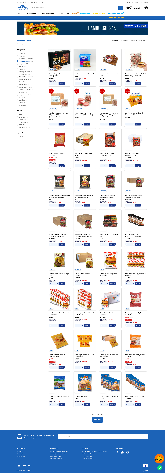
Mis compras (20, 454)
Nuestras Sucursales (55, 456)
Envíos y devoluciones (88, 454)
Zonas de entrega (133, 2)
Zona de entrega (33, 13)
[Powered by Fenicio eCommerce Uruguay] (145, 470)
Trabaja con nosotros (56, 458)
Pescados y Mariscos (115, 13)
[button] (19, 18)
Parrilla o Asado (48, 13)
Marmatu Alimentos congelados (59, 451)
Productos (20, 13)
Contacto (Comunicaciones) (58, 454)
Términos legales (87, 456)
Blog (67, 13)
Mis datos (19, 451)
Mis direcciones (21, 456)
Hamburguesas (31, 44)
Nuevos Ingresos (99, 13)
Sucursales (144, 2)
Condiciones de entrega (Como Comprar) (94, 451)
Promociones (85, 13)
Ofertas (74, 13)
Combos (60, 13)
